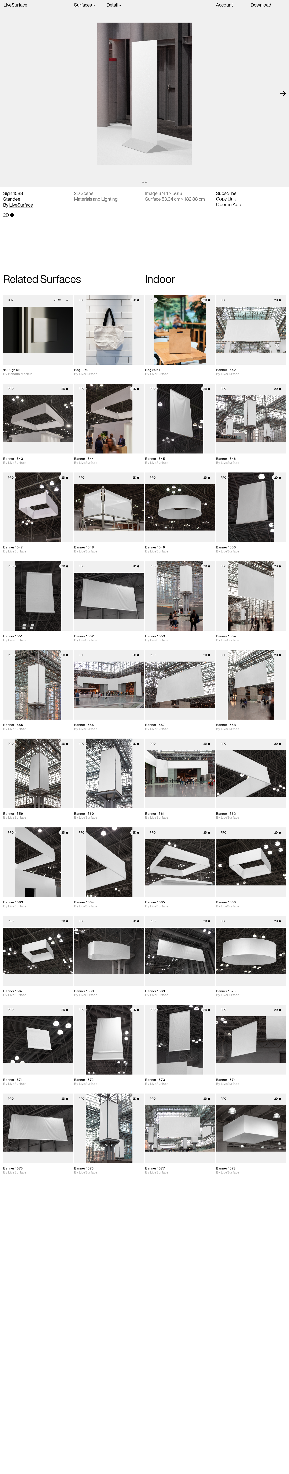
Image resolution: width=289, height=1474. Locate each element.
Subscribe (226, 193)
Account (224, 4)
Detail (112, 5)
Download (261, 4)
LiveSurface (15, 5)
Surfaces (83, 5)
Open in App (228, 204)
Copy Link (226, 199)
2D (55, 300)
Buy (11, 300)
